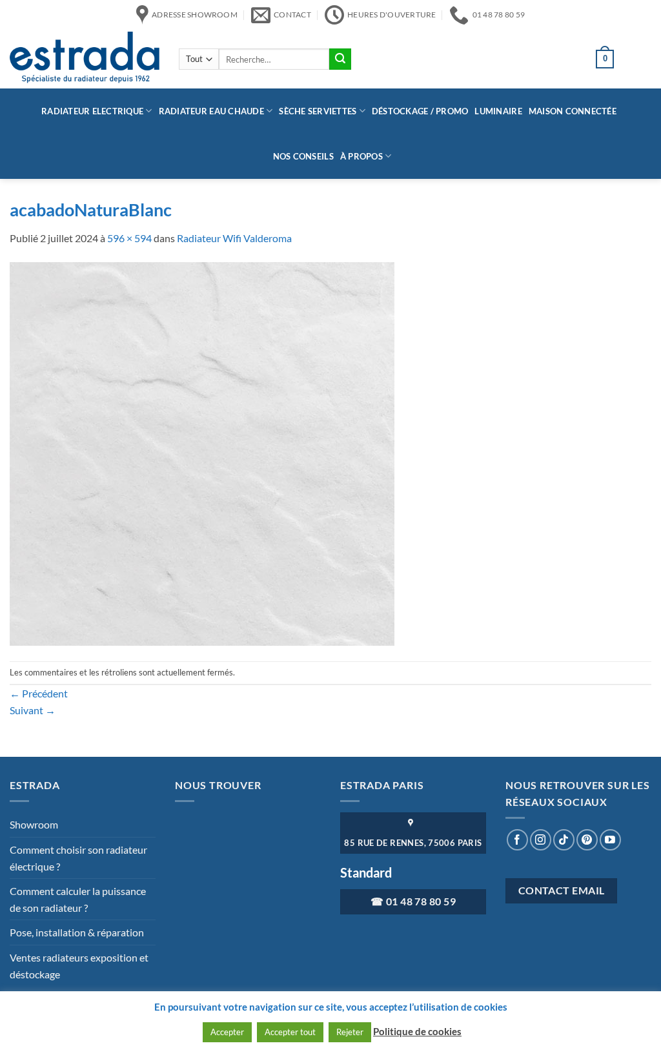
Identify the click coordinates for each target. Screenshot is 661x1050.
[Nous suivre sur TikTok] (564, 839)
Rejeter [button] (349, 1032)
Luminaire (498, 111)
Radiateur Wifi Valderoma (234, 238)
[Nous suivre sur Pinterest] (587, 839)
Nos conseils (303, 156)
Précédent (39, 693)
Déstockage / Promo (420, 111)
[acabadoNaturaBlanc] (202, 452)
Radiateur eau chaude (211, 111)
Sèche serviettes (317, 111)
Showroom (34, 824)
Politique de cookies (417, 1031)
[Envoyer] (340, 59)
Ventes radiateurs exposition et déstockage (79, 965)
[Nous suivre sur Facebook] (517, 839)
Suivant (33, 710)
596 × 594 (129, 238)
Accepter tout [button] (290, 1032)
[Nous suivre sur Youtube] (610, 839)
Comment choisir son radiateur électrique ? (78, 857)
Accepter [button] (227, 1032)
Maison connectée (572, 111)
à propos (361, 156)
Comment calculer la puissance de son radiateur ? (78, 899)
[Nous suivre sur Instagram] (540, 839)
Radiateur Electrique (92, 111)
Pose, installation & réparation (77, 932)
